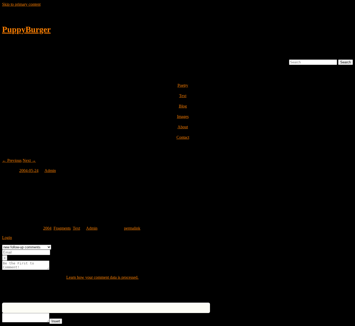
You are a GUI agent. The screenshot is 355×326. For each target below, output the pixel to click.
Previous (12, 160)
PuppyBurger (26, 29)
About (183, 127)
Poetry (183, 85)
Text (182, 96)
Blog (183, 106)
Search (282, 62)
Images (183, 116)
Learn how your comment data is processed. (102, 277)
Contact (182, 137)
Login (7, 237)
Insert (55, 321)
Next (29, 160)
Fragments (62, 228)
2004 (47, 228)
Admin (50, 170)
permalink (132, 228)
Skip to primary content (21, 4)
